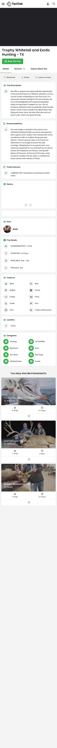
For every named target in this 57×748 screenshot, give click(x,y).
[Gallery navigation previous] (26, 205)
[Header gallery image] (28, 23)
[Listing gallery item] (11, 195)
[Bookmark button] (29, 502)
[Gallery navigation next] (30, 205)
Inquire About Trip (39, 69)
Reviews (19, 69)
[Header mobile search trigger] (54, 4)
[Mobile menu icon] (3, 4)
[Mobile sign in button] (48, 4)
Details (6, 69)
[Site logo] (14, 4)
